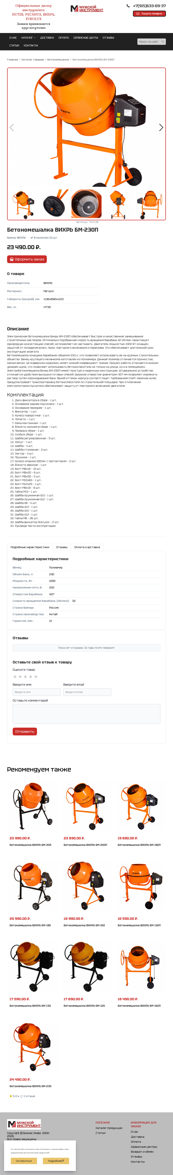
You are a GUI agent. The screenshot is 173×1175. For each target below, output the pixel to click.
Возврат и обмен (142, 1151)
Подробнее (54, 1160)
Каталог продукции (109, 1128)
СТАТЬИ (14, 45)
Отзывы (136, 1156)
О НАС (13, 37)
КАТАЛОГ (27, 37)
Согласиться (24, 1160)
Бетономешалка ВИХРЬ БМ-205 (30, 845)
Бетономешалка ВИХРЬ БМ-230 (30, 1086)
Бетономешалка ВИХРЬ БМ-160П (139, 1006)
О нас (134, 1132)
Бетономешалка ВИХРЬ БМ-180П (139, 845)
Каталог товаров (32, 59)
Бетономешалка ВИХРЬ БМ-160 (84, 925)
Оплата (136, 1142)
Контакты (138, 1161)
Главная (12, 59)
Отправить (24, 731)
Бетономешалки (58, 59)
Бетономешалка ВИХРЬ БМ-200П (85, 845)
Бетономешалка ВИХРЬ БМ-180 (30, 925)
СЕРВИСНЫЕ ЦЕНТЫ (85, 37)
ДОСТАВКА (47, 37)
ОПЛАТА (64, 37)
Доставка (137, 1137)
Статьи (100, 1133)
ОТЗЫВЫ (108, 37)
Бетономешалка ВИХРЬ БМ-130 (30, 1006)
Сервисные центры (144, 1147)
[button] (161, 127)
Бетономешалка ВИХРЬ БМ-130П (139, 925)
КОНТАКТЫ (31, 45)
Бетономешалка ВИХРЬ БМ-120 (84, 1006)
